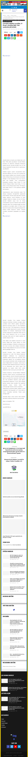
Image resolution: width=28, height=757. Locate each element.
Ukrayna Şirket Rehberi (8, 755)
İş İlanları (15, 755)
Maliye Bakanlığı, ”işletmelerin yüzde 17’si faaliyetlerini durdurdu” (16, 639)
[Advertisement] (14, 48)
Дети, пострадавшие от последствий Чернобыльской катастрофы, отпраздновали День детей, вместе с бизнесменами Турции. (14, 450)
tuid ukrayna (5, 431)
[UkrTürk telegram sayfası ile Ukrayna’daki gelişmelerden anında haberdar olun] (6, 557)
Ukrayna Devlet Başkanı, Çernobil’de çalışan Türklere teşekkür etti (14, 460)
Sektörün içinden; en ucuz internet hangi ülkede (13, 497)
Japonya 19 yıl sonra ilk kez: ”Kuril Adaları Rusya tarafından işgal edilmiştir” (17, 588)
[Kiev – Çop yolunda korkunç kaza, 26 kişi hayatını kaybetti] (6, 656)
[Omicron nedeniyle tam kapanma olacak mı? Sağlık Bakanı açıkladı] (6, 573)
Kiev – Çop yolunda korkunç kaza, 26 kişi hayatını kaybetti (17, 654)
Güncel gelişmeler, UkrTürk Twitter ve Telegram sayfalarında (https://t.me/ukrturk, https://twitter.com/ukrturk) (17, 622)
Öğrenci (16, 20)
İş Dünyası (13, 20)
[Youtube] (15, 746)
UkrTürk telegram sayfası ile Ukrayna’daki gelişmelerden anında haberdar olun (16, 556)
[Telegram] (19, 746)
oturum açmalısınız (17, 544)
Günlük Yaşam (5, 20)
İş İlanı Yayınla (20, 755)
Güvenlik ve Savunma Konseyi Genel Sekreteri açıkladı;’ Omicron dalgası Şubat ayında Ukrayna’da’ (17, 565)
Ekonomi (3, 721)
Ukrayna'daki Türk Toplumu (7, 21)
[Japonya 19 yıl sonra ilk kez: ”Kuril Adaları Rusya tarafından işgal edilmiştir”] (6, 588)
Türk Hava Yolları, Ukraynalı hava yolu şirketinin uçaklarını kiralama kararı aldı (17, 647)
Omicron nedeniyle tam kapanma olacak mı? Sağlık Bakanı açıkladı (17, 572)
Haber (9, 20)
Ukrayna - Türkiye (21, 20)
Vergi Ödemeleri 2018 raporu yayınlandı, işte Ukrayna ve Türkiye (12, 536)
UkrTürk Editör (7, 29)
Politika (3, 725)
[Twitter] (11, 746)
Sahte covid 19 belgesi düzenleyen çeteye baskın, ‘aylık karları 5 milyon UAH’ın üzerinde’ (17, 580)
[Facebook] (8, 746)
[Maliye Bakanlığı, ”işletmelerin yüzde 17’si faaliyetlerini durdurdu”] (6, 639)
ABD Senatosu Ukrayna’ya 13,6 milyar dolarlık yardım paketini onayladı (12, 516)
